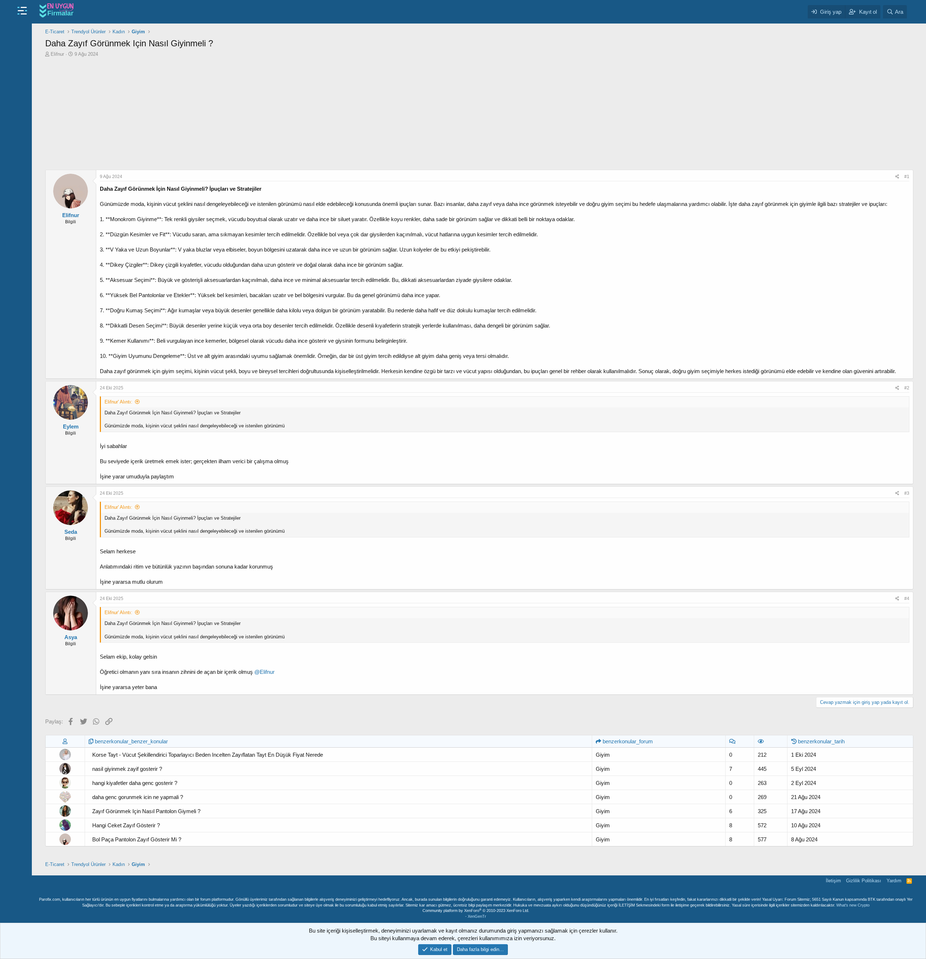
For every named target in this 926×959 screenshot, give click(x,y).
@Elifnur (264, 672)
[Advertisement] (479, 111)
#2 (906, 387)
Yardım (894, 880)
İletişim (833, 880)
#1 (906, 176)
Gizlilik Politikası (863, 880)
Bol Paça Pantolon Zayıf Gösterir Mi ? (136, 839)
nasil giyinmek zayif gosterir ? (127, 769)
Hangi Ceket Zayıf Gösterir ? (126, 825)
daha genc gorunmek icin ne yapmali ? (137, 797)
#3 (906, 493)
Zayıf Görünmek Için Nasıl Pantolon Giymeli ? (146, 811)
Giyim (603, 755)
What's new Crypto (853, 905)
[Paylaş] (897, 177)
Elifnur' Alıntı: (118, 402)
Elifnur (57, 54)
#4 (906, 598)
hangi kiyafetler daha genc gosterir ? (134, 783)
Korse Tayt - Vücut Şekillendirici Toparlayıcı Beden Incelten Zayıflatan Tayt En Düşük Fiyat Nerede (207, 755)
